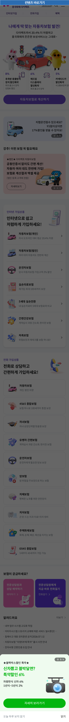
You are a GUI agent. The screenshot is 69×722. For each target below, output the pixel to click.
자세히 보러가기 (34, 703)
